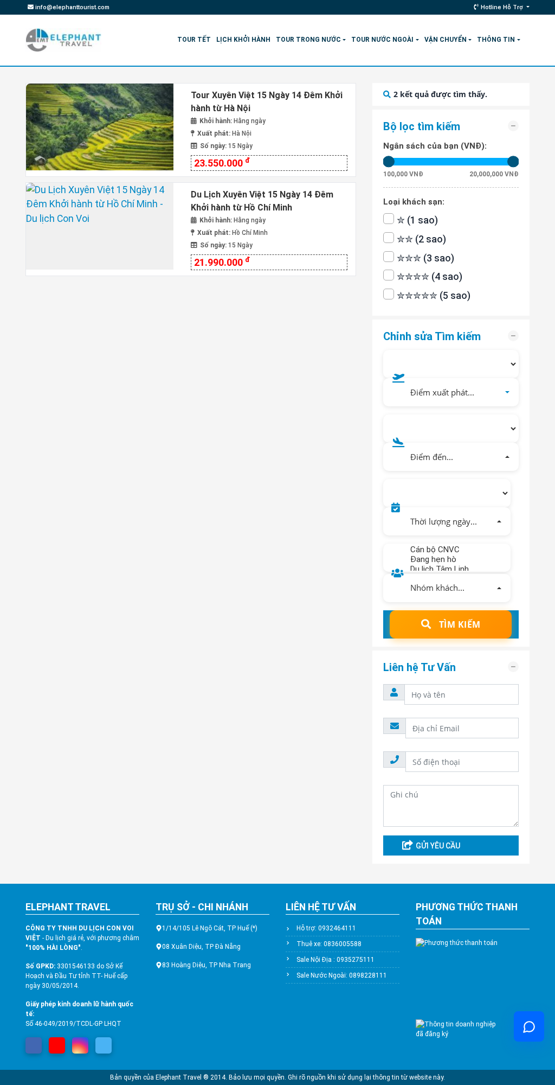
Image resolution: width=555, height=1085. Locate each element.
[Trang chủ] (63, 40)
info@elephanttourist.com (71, 7)
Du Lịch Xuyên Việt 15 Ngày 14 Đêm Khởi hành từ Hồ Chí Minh (262, 201)
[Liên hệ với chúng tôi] (529, 1026)
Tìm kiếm (458, 624)
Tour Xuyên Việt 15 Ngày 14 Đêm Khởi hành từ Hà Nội (267, 101)
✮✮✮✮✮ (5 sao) (433, 295)
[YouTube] (57, 1042)
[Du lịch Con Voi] (104, 130)
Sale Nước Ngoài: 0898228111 (341, 975)
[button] (451, 392)
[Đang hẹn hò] (450, 559)
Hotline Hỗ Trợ (502, 7)
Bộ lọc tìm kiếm (421, 126)
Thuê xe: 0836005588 (329, 944)
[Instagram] (80, 1042)
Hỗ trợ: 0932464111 (326, 928)
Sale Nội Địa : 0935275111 (335, 959)
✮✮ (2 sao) (421, 239)
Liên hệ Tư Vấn (419, 667)
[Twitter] (103, 1042)
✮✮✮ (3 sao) (425, 258)
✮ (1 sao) (417, 220)
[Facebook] (33, 1042)
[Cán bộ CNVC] (450, 549)
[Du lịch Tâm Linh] (450, 569)
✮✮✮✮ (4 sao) (429, 276)
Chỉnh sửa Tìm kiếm (432, 336)
